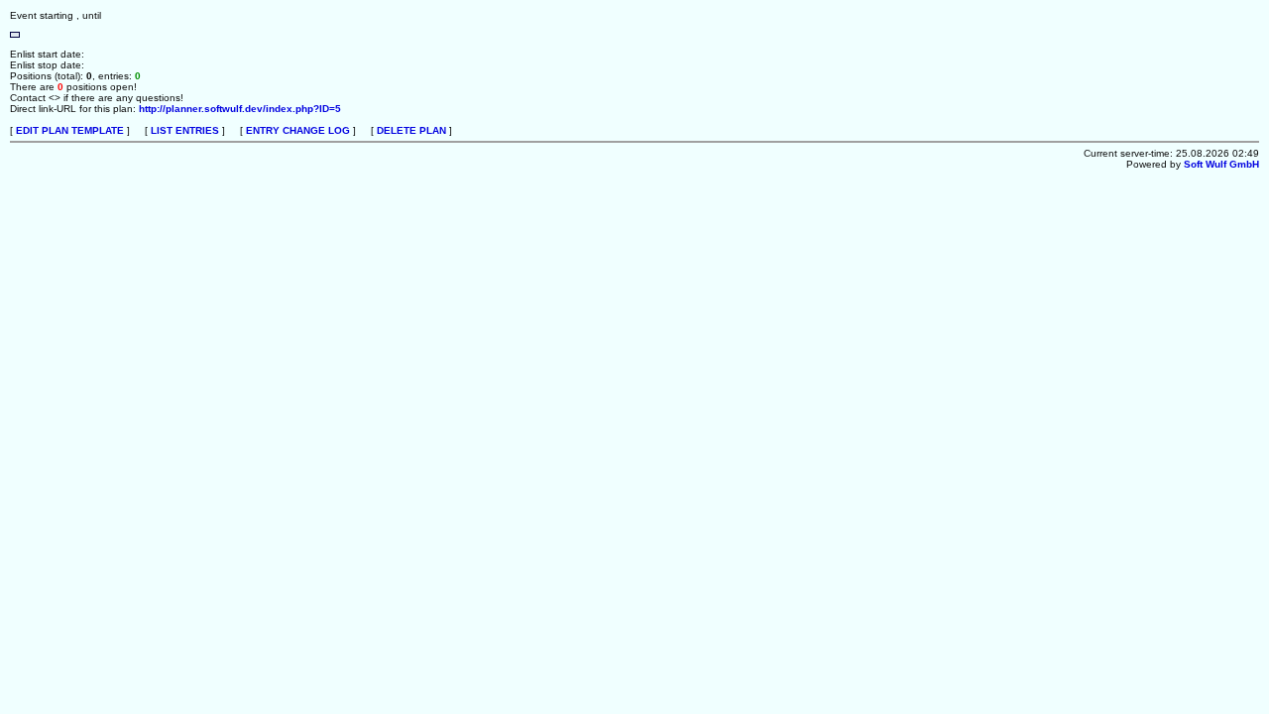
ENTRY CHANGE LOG (298, 130)
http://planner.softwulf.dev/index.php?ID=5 (240, 108)
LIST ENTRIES (185, 130)
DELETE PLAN (411, 130)
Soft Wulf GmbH (1221, 164)
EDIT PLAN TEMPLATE (70, 130)
